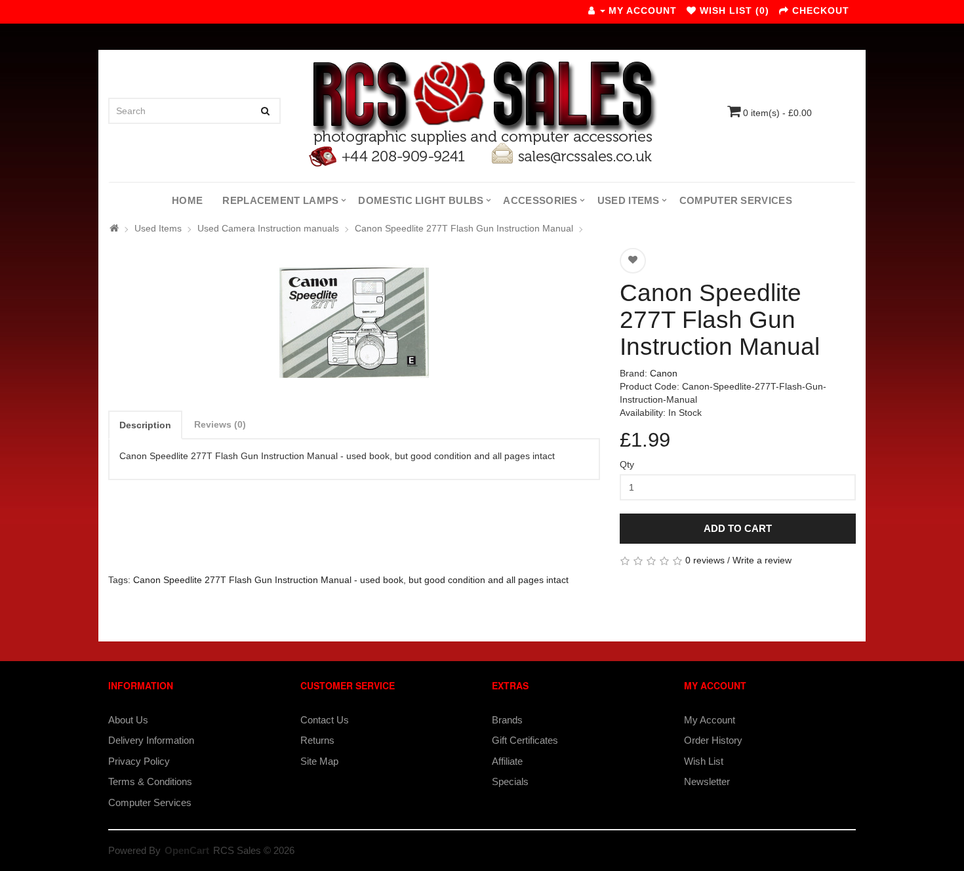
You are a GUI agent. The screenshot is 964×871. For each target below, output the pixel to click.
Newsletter (707, 781)
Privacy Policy (139, 761)
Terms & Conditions (150, 781)
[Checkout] (784, 10)
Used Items (628, 200)
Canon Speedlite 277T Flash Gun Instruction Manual (464, 228)
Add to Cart (738, 528)
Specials (510, 781)
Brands (507, 719)
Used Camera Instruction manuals (268, 228)
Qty (627, 464)
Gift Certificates (525, 740)
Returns (317, 740)
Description (145, 425)
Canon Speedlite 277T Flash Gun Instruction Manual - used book (268, 580)
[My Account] (596, 10)
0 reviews (705, 560)
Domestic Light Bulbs (420, 200)
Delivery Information (151, 740)
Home (187, 200)
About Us (128, 719)
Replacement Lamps (280, 200)
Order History (713, 740)
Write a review (762, 560)
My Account (709, 719)
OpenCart (187, 850)
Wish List (703, 761)
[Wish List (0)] (691, 10)
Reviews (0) (220, 424)
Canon (663, 373)
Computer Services (735, 200)
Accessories (540, 200)
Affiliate (507, 761)
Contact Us (324, 719)
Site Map (319, 761)
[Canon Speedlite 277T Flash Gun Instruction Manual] (354, 322)
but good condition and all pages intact (489, 580)
